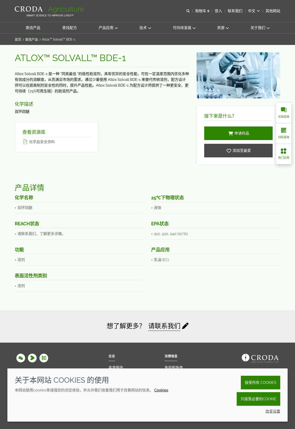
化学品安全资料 (41, 142)
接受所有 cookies (260, 382)
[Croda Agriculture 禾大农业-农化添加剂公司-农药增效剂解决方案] (50, 9)
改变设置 (273, 411)
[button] (33, 27)
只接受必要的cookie (258, 399)
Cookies (161, 390)
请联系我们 (164, 326)
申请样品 (241, 133)
